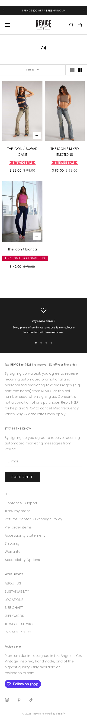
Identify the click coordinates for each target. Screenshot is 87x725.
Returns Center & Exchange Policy (33, 519)
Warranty (12, 551)
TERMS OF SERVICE (19, 623)
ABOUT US (13, 583)
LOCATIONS (14, 599)
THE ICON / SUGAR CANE (22, 151)
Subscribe (22, 477)
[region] (43, 321)
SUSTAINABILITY (17, 591)
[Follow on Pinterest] (19, 699)
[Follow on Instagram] (7, 699)
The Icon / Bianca (22, 249)
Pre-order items (18, 527)
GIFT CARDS (14, 615)
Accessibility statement (25, 535)
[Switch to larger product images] (72, 70)
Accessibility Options (22, 559)
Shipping (12, 543)
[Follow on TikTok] (31, 699)
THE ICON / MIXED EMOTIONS (65, 151)
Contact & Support (21, 502)
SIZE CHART (14, 607)
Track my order (17, 510)
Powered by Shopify (53, 713)
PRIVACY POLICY (18, 632)
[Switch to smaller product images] (80, 70)
